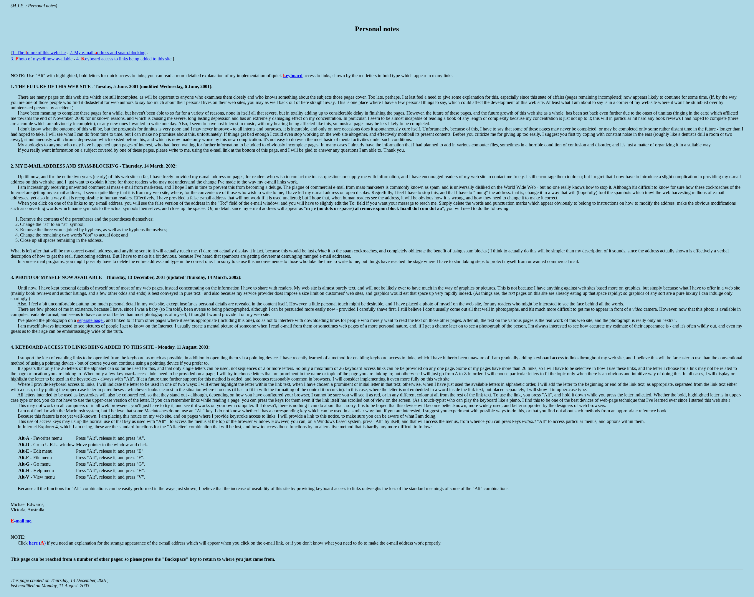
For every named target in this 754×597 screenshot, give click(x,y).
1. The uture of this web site (39, 52)
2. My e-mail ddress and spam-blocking (107, 52)
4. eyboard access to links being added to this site (123, 58)
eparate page (90, 320)
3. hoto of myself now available (41, 58)
